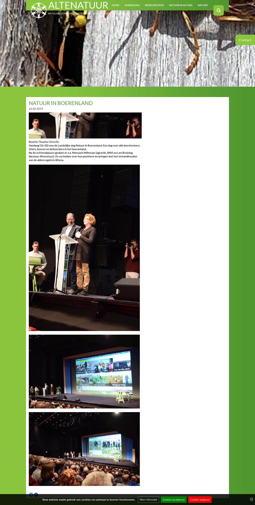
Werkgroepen (154, 5)
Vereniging (132, 5)
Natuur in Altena (181, 5)
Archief (203, 5)
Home (115, 5)
